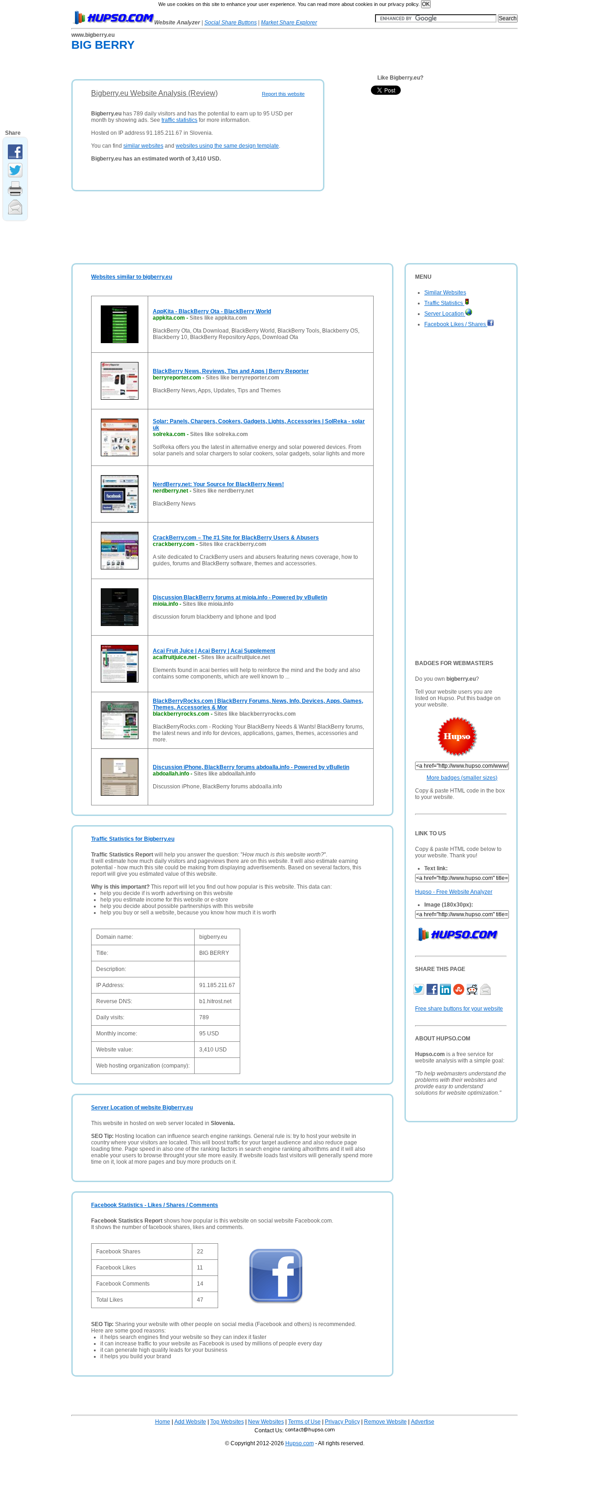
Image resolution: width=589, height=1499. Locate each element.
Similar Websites (445, 292)
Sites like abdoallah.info (224, 773)
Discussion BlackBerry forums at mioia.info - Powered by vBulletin (240, 597)
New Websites (266, 1422)
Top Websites (227, 1422)
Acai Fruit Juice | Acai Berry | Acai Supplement (214, 651)
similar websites (143, 146)
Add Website (190, 1422)
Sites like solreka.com (219, 434)
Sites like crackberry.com (232, 544)
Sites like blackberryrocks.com (255, 714)
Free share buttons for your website (459, 1008)
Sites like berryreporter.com (242, 377)
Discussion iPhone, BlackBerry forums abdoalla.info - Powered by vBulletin (251, 767)
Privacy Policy (342, 1422)
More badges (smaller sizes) (462, 778)
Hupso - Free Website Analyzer (453, 892)
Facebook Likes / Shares (455, 324)
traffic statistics (179, 120)
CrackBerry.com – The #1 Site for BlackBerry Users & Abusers (236, 537)
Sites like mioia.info (208, 604)
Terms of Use (304, 1422)
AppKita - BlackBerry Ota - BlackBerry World (212, 311)
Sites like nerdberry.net (223, 491)
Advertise (422, 1422)
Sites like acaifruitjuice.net (235, 657)
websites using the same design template (227, 146)
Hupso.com (299, 1443)
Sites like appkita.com (218, 318)
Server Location (444, 313)
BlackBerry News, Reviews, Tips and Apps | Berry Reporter (231, 371)
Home (162, 1422)
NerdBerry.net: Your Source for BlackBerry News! (218, 484)
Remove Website (385, 1422)
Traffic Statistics (444, 303)
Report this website (283, 94)
